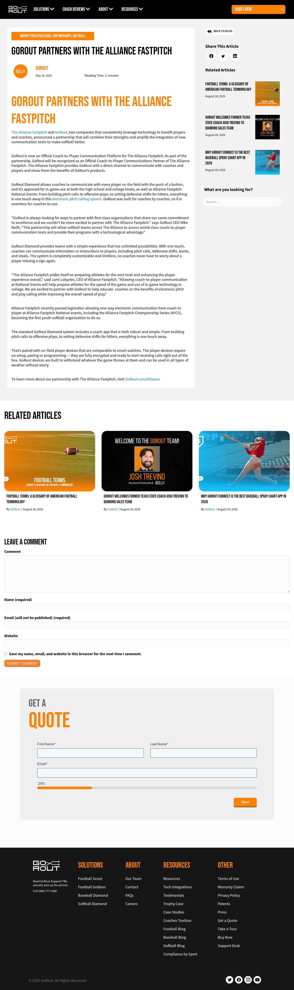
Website (11, 635)
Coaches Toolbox (177, 920)
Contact (131, 886)
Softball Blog (174, 945)
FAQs (129, 895)
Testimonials (173, 895)
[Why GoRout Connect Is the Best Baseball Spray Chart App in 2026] (267, 161)
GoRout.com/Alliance (142, 379)
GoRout (61, 132)
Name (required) (18, 599)
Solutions (42, 9)
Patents (224, 903)
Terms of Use (228, 878)
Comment (12, 551)
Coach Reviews (74, 9)
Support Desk (229, 945)
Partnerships (62, 36)
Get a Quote (227, 920)
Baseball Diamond (93, 895)
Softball (79, 36)
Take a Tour (227, 928)
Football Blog (174, 928)
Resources (130, 9)
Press (222, 912)
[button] (282, 9)
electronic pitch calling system (77, 198)
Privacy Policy (229, 895)
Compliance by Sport (180, 954)
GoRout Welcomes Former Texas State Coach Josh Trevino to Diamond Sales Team (227, 123)
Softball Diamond (92, 903)
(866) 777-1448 (48, 891)
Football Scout (90, 878)
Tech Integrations (177, 886)
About (104, 9)
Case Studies (173, 912)
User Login (243, 9)
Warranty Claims (231, 886)
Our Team (133, 878)
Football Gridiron (92, 886)
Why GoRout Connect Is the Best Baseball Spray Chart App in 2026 (227, 158)
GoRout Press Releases (35, 36)
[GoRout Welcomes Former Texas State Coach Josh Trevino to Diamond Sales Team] (267, 126)
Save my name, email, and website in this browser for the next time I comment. (75, 654)
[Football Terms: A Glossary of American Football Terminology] (267, 93)
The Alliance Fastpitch (29, 132)
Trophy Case (173, 903)
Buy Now (225, 937)
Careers (131, 903)
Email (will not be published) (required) (37, 617)
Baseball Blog (174, 937)
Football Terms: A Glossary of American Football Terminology (228, 86)
